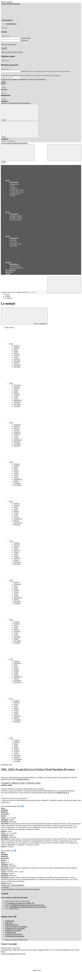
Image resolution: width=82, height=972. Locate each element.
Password (24, 40)
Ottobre (16, 363)
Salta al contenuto (7, 2)
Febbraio (17, 347)
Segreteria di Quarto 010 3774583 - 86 (21, 903)
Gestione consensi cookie (13, 934)
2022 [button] (11, 501)
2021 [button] (11, 541)
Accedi (4, 27)
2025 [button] (11, 383)
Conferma (11, 141)
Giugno (17, 355)
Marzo (16, 349)
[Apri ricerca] (64, 152)
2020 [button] (11, 580)
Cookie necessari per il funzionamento (14, 798)
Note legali (8, 923)
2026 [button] (11, 344)
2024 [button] (11, 422)
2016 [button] (11, 738)
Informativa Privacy (11, 925)
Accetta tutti (33, 783)
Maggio (16, 353)
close (3, 162)
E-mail (23, 71)
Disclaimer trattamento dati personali (13, 954)
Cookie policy (10, 921)
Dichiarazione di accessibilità (15, 928)
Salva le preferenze (17, 885)
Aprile (16, 351)
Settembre (17, 361)
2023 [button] (11, 462)
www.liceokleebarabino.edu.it (11, 806)
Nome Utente (25, 38)
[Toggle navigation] (18, 152)
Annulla (4, 141)
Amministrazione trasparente (14, 936)
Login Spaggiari (55, 75)
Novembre (17, 365)
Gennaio (16, 346)
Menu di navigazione (40, 323)
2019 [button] (11, 620)
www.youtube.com (7, 851)
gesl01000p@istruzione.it (27, 905)
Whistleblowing (10, 932)
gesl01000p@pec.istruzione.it (27, 907)
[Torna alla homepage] (41, 143)
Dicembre (17, 367)
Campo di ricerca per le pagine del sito (14, 292)
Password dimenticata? (8, 44)
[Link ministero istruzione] (10, 4)
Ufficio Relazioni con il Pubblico (16, 926)
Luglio (16, 357)
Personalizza (6, 783)
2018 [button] (11, 659)
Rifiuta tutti (18, 783)
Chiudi (4, 87)
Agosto (17, 359)
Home (7, 294)
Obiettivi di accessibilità (13, 930)
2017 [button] (11, 699)
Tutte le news (9, 327)
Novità (7, 296)
